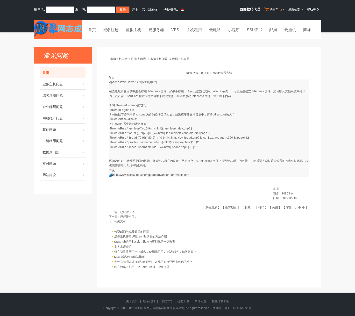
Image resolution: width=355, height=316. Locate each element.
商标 (307, 29)
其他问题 (49, 129)
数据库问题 (51, 152)
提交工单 (183, 301)
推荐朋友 (231, 207)
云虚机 (290, 29)
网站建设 (49, 174)
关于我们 (132, 301)
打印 (261, 207)
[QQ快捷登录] (182, 9)
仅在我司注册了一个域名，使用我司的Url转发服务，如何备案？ (155, 251)
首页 (92, 29)
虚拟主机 (133, 29)
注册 (135, 9)
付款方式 (166, 301)
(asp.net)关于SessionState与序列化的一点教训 (144, 241)
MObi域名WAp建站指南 (129, 256)
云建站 (215, 29)
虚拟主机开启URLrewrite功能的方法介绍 (140, 236)
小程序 (234, 29)
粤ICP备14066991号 (238, 308)
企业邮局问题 (53, 106)
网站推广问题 (53, 117)
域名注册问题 (53, 95)
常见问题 (200, 301)
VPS (175, 29)
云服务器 (156, 29)
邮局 (273, 29)
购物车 (276, 9)
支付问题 (49, 163)
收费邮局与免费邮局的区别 (131, 231)
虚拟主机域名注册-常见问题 (128, 59)
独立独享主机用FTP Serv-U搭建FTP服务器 (142, 267)
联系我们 (149, 301)
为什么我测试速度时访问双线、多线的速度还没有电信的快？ (153, 261)
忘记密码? (149, 9)
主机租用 (194, 29)
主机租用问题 (53, 140)
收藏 (247, 207)
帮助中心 (313, 9)
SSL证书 (254, 29)
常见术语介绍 (123, 246)
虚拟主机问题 (53, 83)
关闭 (275, 207)
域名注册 (111, 29)
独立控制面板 (220, 301)
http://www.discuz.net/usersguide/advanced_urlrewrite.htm (151, 174)
